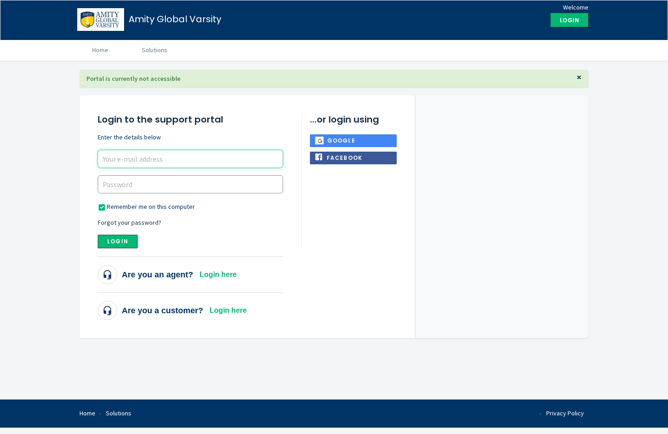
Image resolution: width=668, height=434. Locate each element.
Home (100, 50)
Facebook (345, 158)
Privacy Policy (565, 413)
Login (117, 241)
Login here (218, 274)
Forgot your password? (129, 222)
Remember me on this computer (151, 206)
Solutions (154, 50)
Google (341, 140)
